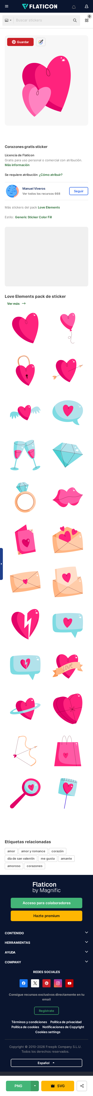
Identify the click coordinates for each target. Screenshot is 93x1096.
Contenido (14, 933)
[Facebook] (24, 983)
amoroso (14, 866)
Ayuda (10, 952)
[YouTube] (69, 983)
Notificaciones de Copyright (63, 1027)
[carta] (25, 539)
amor (11, 851)
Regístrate (46, 1011)
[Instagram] (58, 983)
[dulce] (67, 793)
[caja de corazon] (67, 709)
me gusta (48, 858)
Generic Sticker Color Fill (33, 217)
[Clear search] (64, 20)
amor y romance (33, 851)
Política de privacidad (66, 1022)
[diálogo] (67, 412)
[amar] (25, 328)
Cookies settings (47, 1032)
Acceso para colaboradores (47, 903)
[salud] (25, 455)
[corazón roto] (25, 624)
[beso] (67, 497)
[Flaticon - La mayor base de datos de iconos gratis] (40, 6)
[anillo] (25, 497)
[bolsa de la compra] (67, 751)
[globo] (67, 328)
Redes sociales (46, 972)
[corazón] (25, 370)
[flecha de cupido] (25, 751)
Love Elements (49, 207)
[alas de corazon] (25, 412)
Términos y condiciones (29, 1022)
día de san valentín (21, 858)
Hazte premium (46, 915)
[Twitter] (35, 983)
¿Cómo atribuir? (50, 175)
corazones (34, 866)
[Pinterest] (46, 983)
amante (66, 858)
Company (13, 962)
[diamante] (67, 455)
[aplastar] (67, 370)
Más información (17, 165)
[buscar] (25, 793)
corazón (58, 851)
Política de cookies (25, 1027)
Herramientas (17, 942)
